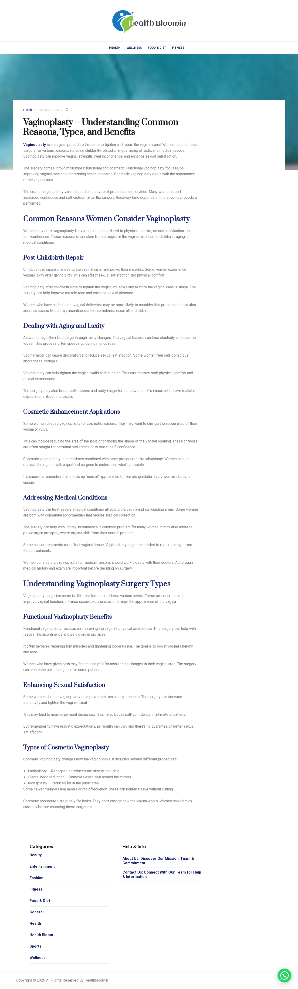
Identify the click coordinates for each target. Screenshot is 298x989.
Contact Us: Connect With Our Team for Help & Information (161, 874)
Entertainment (42, 866)
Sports (35, 946)
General (37, 912)
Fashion (36, 878)
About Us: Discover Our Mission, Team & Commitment (158, 860)
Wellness (134, 47)
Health (115, 47)
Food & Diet (157, 47)
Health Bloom (41, 935)
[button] (284, 975)
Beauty (36, 855)
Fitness (178, 47)
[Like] (67, 110)
